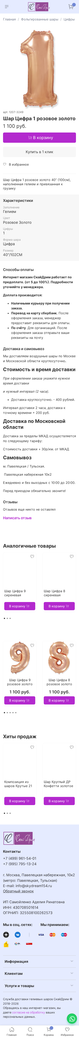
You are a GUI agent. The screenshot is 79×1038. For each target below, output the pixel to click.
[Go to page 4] (13, 712)
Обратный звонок (18, 891)
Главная (9, 19)
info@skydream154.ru (34, 886)
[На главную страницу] (39, 7)
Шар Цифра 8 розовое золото (59, 682)
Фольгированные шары (39, 19)
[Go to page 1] (4, 618)
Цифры (69, 19)
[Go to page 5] (15, 712)
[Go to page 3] (10, 618)
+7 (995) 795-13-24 (19, 864)
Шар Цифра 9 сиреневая (15, 593)
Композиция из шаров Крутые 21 (18, 784)
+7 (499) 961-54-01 (19, 858)
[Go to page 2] (7, 618)
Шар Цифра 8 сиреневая (54, 593)
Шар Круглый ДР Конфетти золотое (58, 784)
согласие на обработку (28, 1012)
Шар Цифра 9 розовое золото (20, 682)
